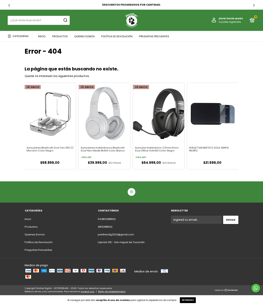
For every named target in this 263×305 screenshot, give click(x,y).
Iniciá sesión (235, 18)
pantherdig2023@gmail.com (116, 234)
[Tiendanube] (226, 290)
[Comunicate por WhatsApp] (255, 288)
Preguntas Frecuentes (154, 36)
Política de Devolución (116, 36)
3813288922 (105, 227)
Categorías (20, 36)
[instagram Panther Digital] (131, 192)
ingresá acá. (88, 291)
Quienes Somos (84, 36)
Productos (60, 36)
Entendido (188, 300)
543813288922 (107, 219)
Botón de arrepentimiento (112, 291)
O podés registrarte (230, 22)
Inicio (42, 36)
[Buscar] (65, 20)
